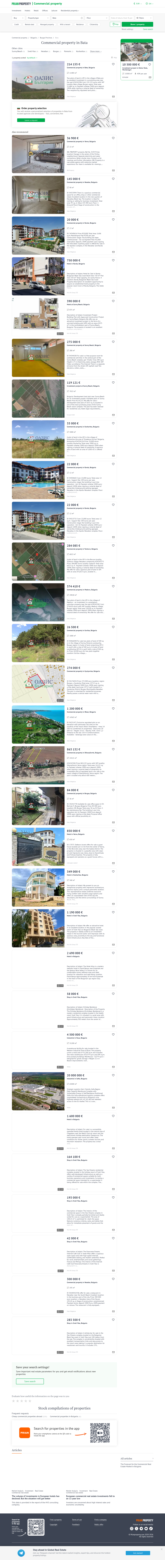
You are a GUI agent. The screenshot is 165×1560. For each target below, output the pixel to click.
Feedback (75, 1524)
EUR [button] (137, 3)
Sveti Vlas (32, 51)
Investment (29, 1491)
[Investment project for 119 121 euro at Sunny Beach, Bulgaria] (64, 399)
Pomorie (67, 51)
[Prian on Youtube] (146, 1528)
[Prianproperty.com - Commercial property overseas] (21, 3)
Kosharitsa (80, 51)
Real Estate (39, 1491)
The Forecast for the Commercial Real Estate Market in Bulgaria (136, 1465)
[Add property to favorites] (114, 65)
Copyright (53, 1524)
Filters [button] (141, 18)
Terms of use (77, 1520)
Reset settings (127, 29)
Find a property (56, 1520)
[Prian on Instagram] (131, 1528)
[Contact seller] (113, 97)
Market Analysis (17, 1491)
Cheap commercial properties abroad (27, 1416)
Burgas (56, 51)
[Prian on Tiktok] (151, 1528)
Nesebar (44, 51)
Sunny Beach (17, 51)
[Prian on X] (136, 1528)
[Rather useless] (17, 1401)
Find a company (100, 1520)
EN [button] (150, 3)
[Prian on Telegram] (141, 1528)
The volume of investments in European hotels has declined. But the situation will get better (35, 1497)
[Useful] (26, 1401)
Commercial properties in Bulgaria (64, 1416)
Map (115, 57)
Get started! (138, 1553)
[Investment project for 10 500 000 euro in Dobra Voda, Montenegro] (137, 61)
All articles (126, 1458)
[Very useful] (30, 1401)
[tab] (17, 1450)
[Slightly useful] (22, 1401)
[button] (18, 17)
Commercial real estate (20, 1493)
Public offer (98, 1524)
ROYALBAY (125, 77)
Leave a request (31, 120)
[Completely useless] (13, 1401)
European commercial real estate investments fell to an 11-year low (90, 1497)
